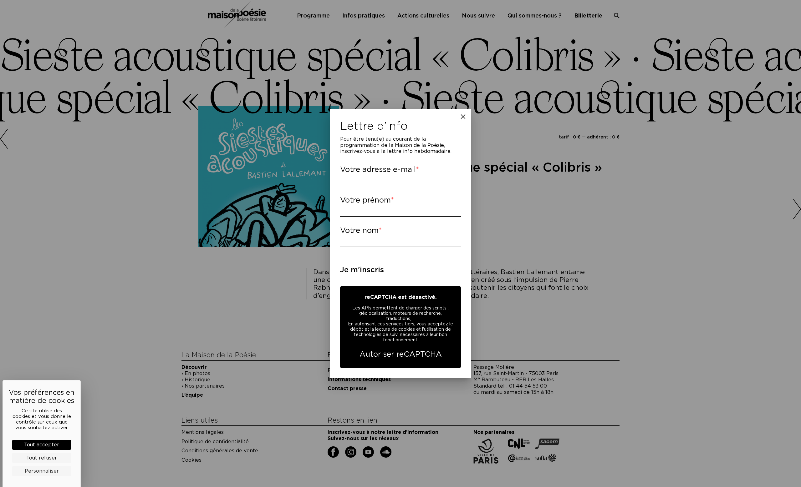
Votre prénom (365, 199)
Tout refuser (41, 458)
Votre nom (359, 230)
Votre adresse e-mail (378, 169)
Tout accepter (41, 445)
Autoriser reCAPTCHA (401, 354)
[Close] (463, 116)
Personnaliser (42, 471)
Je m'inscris (362, 269)
